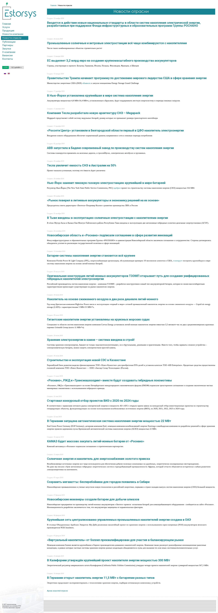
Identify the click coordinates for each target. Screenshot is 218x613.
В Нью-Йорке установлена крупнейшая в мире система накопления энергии (100, 95)
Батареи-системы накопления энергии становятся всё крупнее (91, 255)
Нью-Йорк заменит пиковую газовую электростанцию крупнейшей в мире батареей (106, 183)
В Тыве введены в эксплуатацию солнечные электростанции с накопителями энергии (107, 217)
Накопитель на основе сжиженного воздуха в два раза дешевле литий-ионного (102, 299)
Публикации (8, 41)
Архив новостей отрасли (57, 591)
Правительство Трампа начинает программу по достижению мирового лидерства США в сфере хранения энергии (127, 78)
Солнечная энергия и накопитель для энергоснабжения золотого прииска (98, 458)
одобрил (117, 188)
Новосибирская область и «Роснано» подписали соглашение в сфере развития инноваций (109, 235)
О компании (8, 52)
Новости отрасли (11, 38)
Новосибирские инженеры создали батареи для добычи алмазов (93, 499)
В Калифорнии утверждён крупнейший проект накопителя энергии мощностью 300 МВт (108, 560)
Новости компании (12, 34)
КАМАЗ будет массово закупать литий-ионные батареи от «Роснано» (95, 441)
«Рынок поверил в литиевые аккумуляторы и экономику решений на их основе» (103, 200)
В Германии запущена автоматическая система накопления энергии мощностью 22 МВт (109, 421)
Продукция (8, 30)
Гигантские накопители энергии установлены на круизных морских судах (98, 319)
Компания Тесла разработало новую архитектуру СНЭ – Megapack (93, 113)
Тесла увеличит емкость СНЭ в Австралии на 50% (81, 165)
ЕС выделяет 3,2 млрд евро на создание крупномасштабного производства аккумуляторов (111, 60)
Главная (6, 23)
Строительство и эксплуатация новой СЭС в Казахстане (86, 360)
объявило (86, 83)
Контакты (7, 59)
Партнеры (7, 45)
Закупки (6, 48)
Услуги (6, 27)
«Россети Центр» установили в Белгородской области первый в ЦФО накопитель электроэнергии (115, 130)
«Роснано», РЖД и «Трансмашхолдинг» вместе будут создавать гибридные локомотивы (109, 380)
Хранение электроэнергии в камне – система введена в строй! (90, 339)
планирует (177, 261)
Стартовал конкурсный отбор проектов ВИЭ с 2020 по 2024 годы (93, 400)
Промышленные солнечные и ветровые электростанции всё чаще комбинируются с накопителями (117, 43)
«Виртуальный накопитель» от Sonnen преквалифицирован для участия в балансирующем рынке (115, 540)
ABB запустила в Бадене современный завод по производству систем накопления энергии (110, 148)
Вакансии (7, 55)
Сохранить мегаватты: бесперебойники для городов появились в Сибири (98, 482)
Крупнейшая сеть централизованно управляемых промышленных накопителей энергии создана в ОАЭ (119, 519)
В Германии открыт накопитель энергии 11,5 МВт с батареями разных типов (101, 577)
